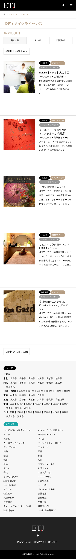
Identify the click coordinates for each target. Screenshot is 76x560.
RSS (38, 535)
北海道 (7, 374)
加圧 (40, 460)
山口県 (56, 404)
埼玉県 (40, 382)
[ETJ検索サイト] (10, 5)
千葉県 (49, 382)
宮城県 (31, 378)
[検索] (62, 5)
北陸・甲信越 (10, 391)
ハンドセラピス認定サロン (50, 430)
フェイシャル (10, 447)
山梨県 (58, 391)
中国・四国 (9, 404)
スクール (8, 489)
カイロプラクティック (14, 443)
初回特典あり (44, 481)
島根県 (29, 404)
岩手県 (22, 378)
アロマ (7, 468)
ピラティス (43, 468)
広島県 (47, 404)
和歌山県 (59, 399)
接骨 (40, 455)
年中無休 (8, 502)
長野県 (67, 391)
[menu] (70, 5)
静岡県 (22, 395)
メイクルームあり (46, 489)
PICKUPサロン (45, 476)
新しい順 (15, 40)
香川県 (9, 408)
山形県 (49, 378)
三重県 (40, 395)
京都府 (22, 399)
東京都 (58, 382)
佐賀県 (29, 412)
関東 (6, 382)
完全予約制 (9, 498)
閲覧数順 (61, 40)
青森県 (13, 378)
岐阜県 (13, 395)
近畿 (6, 399)
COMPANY (38, 542)
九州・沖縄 (9, 412)
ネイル (41, 439)
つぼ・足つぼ (44, 472)
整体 (40, 451)
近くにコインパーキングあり (17, 506)
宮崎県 (65, 412)
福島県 (58, 378)
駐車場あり (9, 510)
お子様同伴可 (10, 485)
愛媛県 (18, 408)
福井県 (49, 391)
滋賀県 (13, 399)
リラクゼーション (46, 434)
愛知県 (31, 395)
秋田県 (40, 378)
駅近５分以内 (10, 481)
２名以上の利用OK (47, 510)
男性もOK (42, 502)
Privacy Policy (24, 542)
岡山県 (38, 404)
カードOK (42, 485)
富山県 (31, 391)
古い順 (38, 40)
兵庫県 (40, 399)
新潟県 (22, 391)
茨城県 (13, 382)
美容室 (7, 439)
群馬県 (31, 382)
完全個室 (42, 498)
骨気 (6, 472)
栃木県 (22, 382)
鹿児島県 (10, 416)
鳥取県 (20, 404)
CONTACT (52, 542)
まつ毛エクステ (11, 476)
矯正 (6, 455)
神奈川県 (10, 387)
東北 (6, 378)
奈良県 (49, 399)
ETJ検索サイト (30, 554)
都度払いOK (43, 506)
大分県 (56, 412)
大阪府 (31, 399)
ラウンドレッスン (46, 464)
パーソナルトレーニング (49, 443)
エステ (7, 434)
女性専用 (42, 493)
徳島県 (65, 404)
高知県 (27, 408)
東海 (6, 395)
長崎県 (38, 412)
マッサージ (43, 447)
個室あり (8, 493)
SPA (6, 464)
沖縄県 (20, 416)
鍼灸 (6, 460)
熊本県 (47, 412)
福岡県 (20, 412)
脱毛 (6, 451)
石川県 (40, 391)
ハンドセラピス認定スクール (17, 430)
